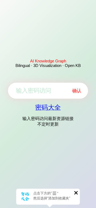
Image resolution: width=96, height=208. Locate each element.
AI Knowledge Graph (48, 61)
